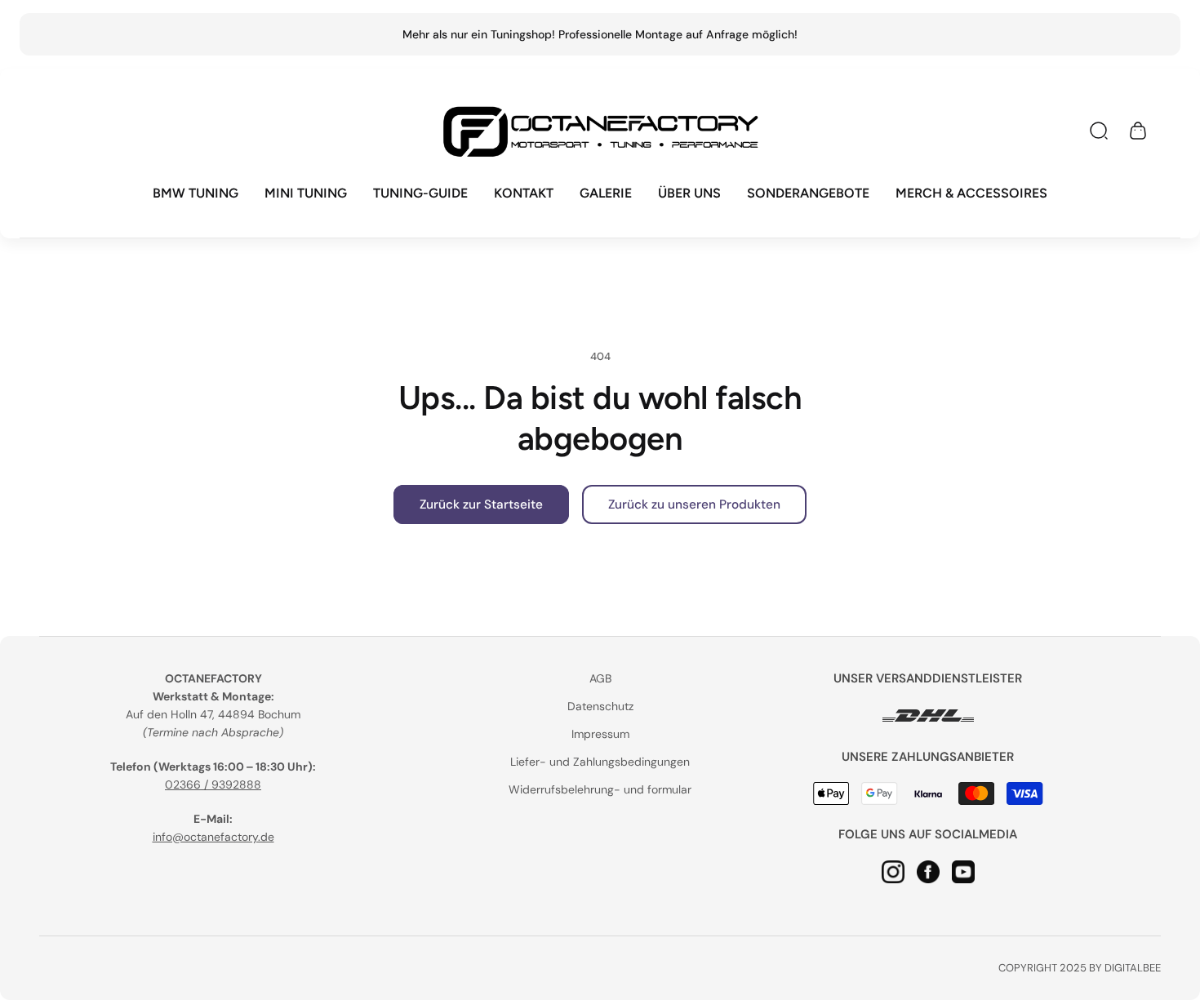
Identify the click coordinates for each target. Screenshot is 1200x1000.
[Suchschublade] (1098, 131)
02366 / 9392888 (213, 784)
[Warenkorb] (1138, 131)
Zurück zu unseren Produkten (694, 504)
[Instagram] (893, 871)
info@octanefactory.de (213, 836)
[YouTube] (963, 871)
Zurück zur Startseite (481, 504)
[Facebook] (928, 871)
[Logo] (600, 131)
